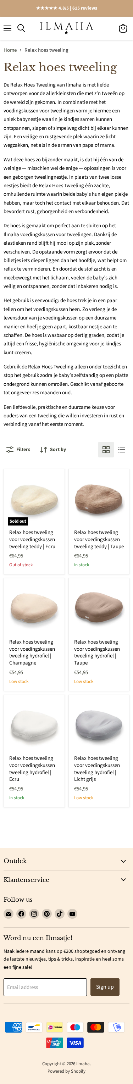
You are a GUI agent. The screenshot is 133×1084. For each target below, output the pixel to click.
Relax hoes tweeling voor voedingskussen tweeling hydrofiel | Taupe (97, 652)
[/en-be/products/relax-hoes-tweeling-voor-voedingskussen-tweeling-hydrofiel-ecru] (34, 725)
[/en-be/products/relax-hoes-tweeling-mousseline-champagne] (34, 608)
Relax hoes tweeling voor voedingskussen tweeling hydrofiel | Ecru (32, 769)
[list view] (121, 449)
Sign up (105, 987)
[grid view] (106, 449)
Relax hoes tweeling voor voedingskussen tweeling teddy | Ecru (32, 539)
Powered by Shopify (66, 1071)
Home (10, 50)
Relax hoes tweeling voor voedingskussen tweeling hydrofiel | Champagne (32, 652)
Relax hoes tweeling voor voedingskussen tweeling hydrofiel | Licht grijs (97, 769)
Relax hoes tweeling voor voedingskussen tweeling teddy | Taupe (99, 539)
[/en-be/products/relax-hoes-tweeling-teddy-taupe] (99, 499)
